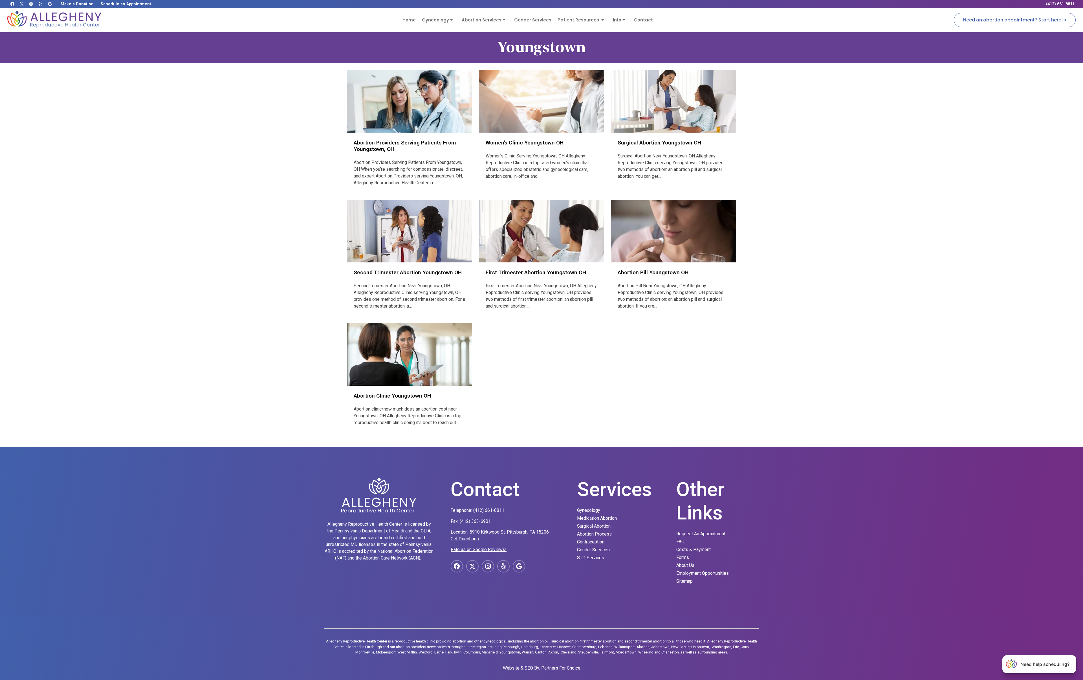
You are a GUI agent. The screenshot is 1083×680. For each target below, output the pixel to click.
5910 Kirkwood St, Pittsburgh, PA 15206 (509, 532)
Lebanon (605, 647)
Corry (745, 647)
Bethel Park (443, 652)
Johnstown (660, 647)
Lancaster (548, 647)
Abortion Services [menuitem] (482, 20)
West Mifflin (407, 652)
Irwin (458, 652)
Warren (527, 652)
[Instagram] (31, 4)
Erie (736, 647)
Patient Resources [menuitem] (579, 20)
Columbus (471, 652)
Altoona (643, 647)
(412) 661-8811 (488, 510)
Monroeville (364, 652)
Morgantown (626, 652)
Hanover (564, 647)
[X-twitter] (22, 4)
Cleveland (568, 652)
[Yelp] (40, 4)
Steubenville (588, 652)
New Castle (680, 647)
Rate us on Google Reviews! (479, 549)
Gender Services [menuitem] (532, 20)
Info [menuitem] (617, 20)
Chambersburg (584, 647)
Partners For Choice (560, 668)
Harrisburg (529, 647)
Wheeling (645, 652)
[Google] (50, 4)
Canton (541, 652)
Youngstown (509, 652)
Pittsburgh (511, 647)
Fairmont (607, 652)
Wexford (426, 652)
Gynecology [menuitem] (436, 20)
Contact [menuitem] (643, 20)
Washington (721, 647)
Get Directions (465, 538)
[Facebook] (12, 4)
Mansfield (490, 652)
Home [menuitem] (409, 20)
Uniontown (700, 647)
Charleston (670, 652)
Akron (553, 652)
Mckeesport (386, 652)
